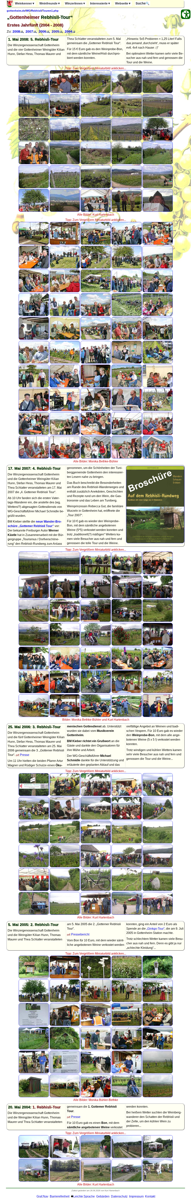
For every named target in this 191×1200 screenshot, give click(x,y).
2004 (68, 31)
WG (28, 10)
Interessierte (100, 3)
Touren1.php (50, 10)
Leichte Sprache (84, 1196)
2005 (55, 31)
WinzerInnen (75, 3)
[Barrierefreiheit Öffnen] (186, 14)
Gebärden (102, 1196)
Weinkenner (25, 3)
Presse (24, 754)
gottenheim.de (16, 10)
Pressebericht (80, 934)
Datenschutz (119, 1196)
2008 (16, 31)
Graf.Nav (42, 1196)
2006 (42, 31)
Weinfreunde (49, 3)
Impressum (136, 1196)
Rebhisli (36, 10)
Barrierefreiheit (59, 1196)
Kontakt (150, 1196)
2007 (29, 31)
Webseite (123, 3)
